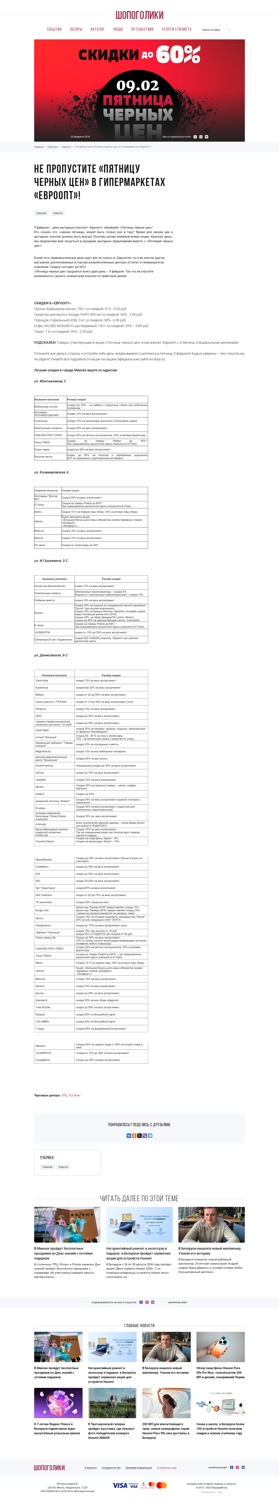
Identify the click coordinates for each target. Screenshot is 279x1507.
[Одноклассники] (134, 1135)
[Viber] (145, 1135)
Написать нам (168, 1467)
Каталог (98, 29)
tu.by (220, 1492)
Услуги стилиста (177, 29)
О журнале (90, 1467)
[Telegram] (150, 1135)
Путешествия (142, 29)
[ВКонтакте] (129, 1135)
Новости (66, 146)
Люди (118, 29)
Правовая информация (138, 1467)
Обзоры (76, 29)
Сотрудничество (111, 1467)
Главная (38, 146)
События (54, 29)
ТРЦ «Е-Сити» (71, 1095)
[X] (139, 1135)
